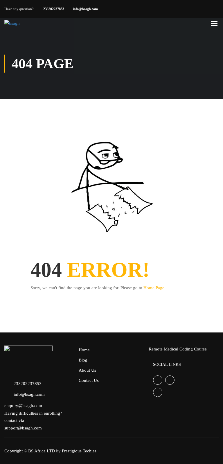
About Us (87, 370)
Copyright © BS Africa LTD (29, 451)
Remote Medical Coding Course (178, 349)
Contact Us (89, 380)
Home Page (153, 287)
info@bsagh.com (85, 9)
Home (84, 350)
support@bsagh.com (23, 428)
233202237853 (53, 9)
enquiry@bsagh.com (23, 405)
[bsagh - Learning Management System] (26, 23)
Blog (83, 360)
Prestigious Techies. (80, 451)
